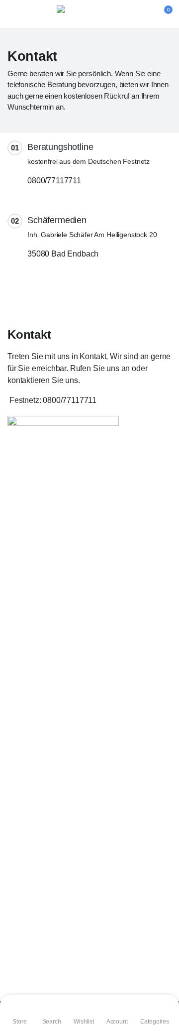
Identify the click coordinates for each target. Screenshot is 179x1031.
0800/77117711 (54, 180)
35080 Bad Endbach (62, 254)
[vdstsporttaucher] (89, 14)
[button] (162, 13)
